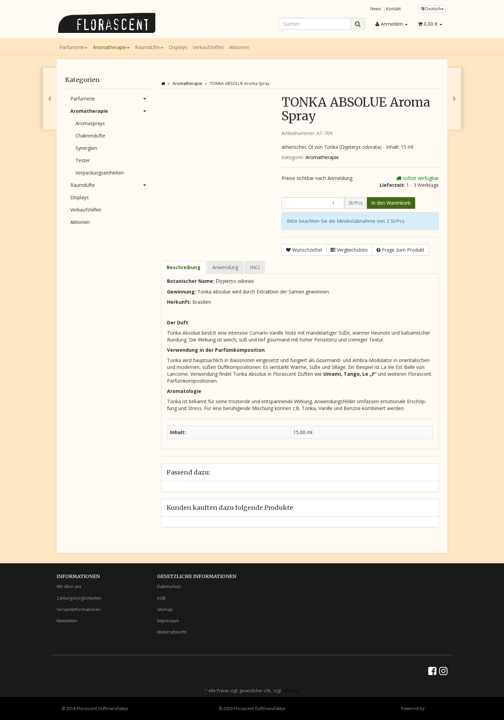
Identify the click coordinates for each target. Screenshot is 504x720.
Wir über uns (69, 586)
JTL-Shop (433, 708)
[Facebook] (432, 670)
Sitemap (165, 609)
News (375, 8)
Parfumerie (71, 47)
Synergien (86, 148)
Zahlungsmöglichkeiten (79, 598)
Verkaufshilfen (208, 47)
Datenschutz (169, 586)
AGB (161, 598)
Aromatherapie (109, 47)
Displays (178, 47)
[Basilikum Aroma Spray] (50, 99)
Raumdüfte (147, 47)
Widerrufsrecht (171, 632)
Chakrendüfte (90, 135)
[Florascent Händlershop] (118, 23)
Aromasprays (90, 123)
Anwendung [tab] (225, 267)
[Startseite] (163, 83)
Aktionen (239, 47)
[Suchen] (358, 24)
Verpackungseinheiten (99, 172)
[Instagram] (443, 670)
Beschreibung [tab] (184, 267)
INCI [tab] (255, 267)
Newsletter (67, 621)
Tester (82, 160)
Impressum (168, 621)
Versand (291, 691)
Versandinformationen (78, 609)
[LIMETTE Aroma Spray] (454, 99)
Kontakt (393, 8)
